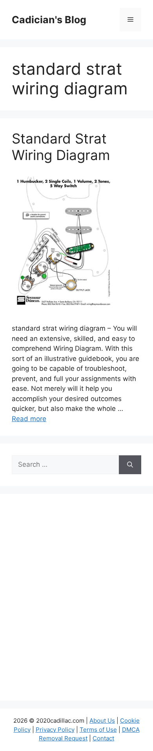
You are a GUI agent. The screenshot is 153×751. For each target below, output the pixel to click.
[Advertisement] (76, 602)
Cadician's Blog (49, 20)
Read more (29, 419)
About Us (102, 720)
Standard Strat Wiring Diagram (61, 146)
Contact (103, 738)
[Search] (130, 464)
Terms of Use (98, 729)
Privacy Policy (55, 729)
